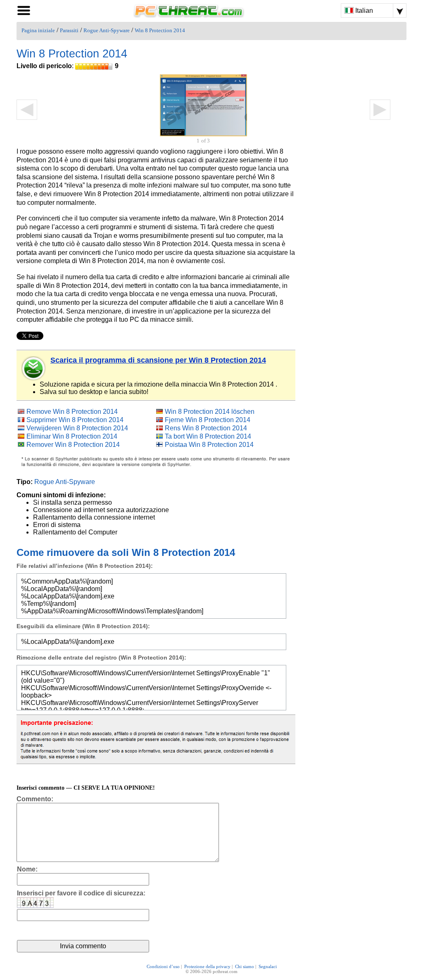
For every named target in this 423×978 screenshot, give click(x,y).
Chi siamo (244, 966)
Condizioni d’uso (163, 966)
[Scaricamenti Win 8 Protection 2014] (33, 368)
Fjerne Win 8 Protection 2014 (207, 419)
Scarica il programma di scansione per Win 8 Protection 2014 (158, 360)
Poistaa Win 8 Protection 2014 (209, 444)
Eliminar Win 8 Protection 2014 (71, 436)
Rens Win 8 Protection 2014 (206, 428)
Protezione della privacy (207, 966)
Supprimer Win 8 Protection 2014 (75, 419)
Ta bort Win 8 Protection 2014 (208, 436)
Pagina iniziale (38, 30)
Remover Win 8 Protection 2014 (73, 444)
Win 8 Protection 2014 (160, 30)
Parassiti (69, 30)
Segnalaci (268, 966)
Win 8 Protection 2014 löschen (209, 411)
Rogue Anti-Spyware (106, 30)
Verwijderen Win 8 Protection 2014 (77, 428)
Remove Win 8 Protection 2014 (72, 411)
